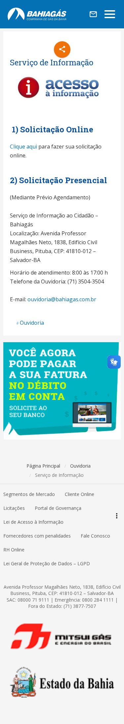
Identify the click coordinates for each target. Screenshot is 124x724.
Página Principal (43, 466)
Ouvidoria (32, 322)
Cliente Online (79, 494)
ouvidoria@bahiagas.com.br (61, 299)
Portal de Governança (58, 508)
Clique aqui (23, 146)
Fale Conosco (95, 536)
